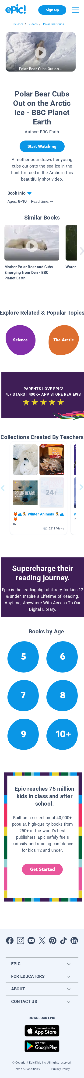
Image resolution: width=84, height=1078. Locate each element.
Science (18, 24)
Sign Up (52, 9)
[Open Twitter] (42, 940)
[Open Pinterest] (52, 940)
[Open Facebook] (10, 940)
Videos (33, 24)
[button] (38, 488)
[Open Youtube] (31, 940)
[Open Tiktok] (63, 940)
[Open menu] (75, 10)
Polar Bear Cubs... (54, 24)
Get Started (42, 869)
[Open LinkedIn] (74, 940)
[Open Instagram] (20, 940)
